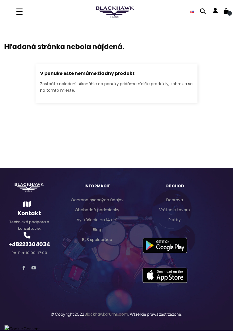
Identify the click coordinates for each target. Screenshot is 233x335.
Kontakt (29, 213)
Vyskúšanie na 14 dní (97, 220)
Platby (174, 220)
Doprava (174, 200)
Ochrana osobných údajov (97, 200)
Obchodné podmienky (97, 210)
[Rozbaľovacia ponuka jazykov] (192, 11)
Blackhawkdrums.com (106, 314)
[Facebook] (23, 268)
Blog (97, 230)
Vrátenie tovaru (174, 210)
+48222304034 (29, 244)
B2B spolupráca (97, 239)
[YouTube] (33, 268)
